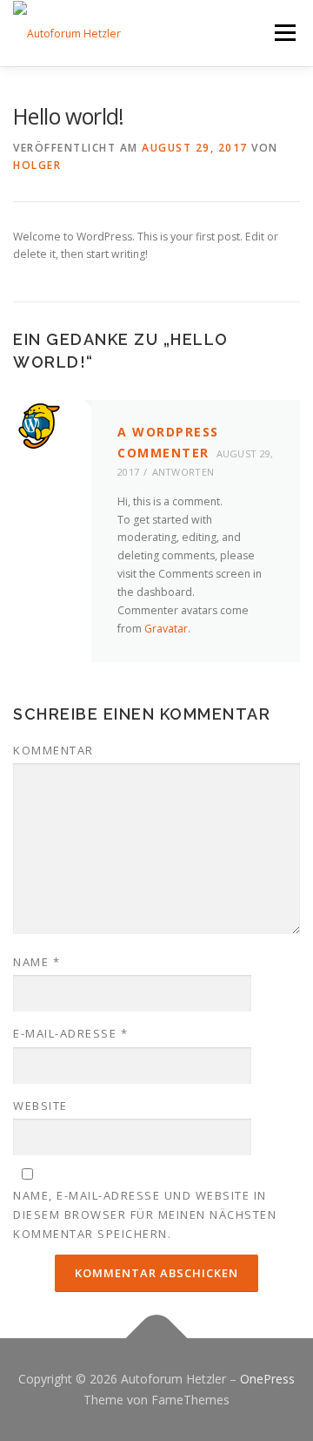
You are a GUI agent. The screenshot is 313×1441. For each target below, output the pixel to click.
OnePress (267, 1378)
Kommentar (53, 750)
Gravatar (166, 628)
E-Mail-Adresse (70, 1033)
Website (40, 1105)
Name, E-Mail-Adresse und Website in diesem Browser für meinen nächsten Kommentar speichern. (144, 1214)
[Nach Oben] (157, 1339)
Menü (284, 32)
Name (36, 962)
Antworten (183, 471)
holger (37, 165)
